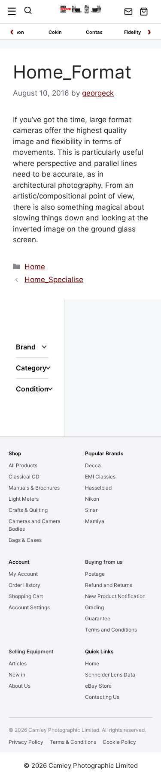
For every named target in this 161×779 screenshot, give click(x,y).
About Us (19, 686)
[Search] (27, 11)
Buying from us (104, 562)
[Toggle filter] (44, 347)
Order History (24, 585)
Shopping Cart (26, 596)
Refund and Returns (108, 585)
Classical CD (24, 476)
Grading (94, 607)
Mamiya (94, 521)
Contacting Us (102, 697)
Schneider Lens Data (110, 674)
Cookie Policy (119, 742)
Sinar (91, 510)
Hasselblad (98, 487)
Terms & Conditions (73, 742)
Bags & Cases (25, 540)
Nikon (92, 499)
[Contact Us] (128, 11)
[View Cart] (144, 11)
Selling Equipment (31, 651)
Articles (18, 663)
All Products (23, 465)
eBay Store (98, 686)
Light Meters (24, 499)
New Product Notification (115, 596)
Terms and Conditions (111, 629)
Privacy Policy (26, 742)
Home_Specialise (53, 279)
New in (17, 674)
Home (34, 266)
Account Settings (29, 607)
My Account (23, 574)
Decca (93, 465)
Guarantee (97, 618)
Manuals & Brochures (34, 487)
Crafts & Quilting (28, 510)
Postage (95, 574)
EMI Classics (100, 476)
